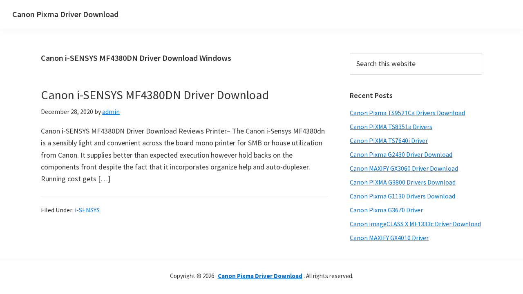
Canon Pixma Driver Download (65, 14)
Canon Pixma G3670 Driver (386, 210)
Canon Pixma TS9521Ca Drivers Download (407, 113)
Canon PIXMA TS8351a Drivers (391, 126)
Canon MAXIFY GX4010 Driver (389, 238)
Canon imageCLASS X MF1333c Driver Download (415, 224)
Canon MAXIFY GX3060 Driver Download (404, 168)
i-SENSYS (87, 210)
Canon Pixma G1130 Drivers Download (402, 196)
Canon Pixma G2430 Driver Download (401, 154)
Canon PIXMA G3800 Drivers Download (403, 182)
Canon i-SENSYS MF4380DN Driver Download (155, 94)
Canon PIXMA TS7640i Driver (389, 140)
